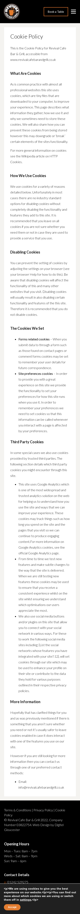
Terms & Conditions (17, 810)
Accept (12, 907)
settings (25, 899)
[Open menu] (74, 12)
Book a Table (56, 11)
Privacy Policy (43, 810)
